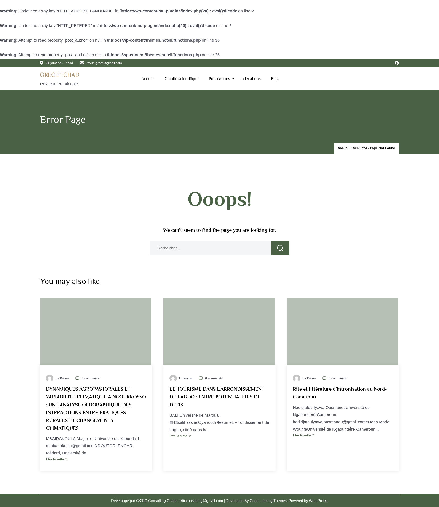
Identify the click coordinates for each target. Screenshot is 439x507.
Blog (275, 78)
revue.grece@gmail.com (104, 63)
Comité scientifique (181, 78)
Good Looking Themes (268, 501)
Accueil (148, 78)
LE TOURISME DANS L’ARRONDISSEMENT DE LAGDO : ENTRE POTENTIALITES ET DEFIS (217, 396)
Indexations (250, 78)
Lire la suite (55, 459)
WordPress (318, 501)
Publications (219, 78)
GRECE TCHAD (60, 75)
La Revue (62, 378)
